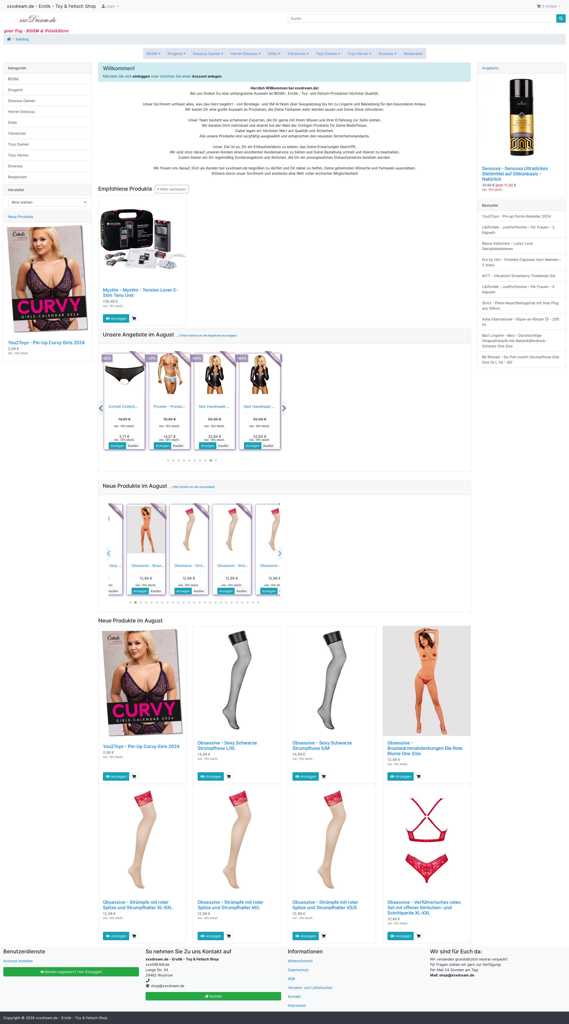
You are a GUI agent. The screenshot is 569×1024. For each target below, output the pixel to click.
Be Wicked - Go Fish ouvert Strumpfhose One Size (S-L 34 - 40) (520, 359)
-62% (106, 358)
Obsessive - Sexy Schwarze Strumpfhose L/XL (227, 745)
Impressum (297, 1005)
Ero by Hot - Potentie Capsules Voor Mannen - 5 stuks (521, 262)
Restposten (413, 53)
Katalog (22, 39)
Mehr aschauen (172, 189)
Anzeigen (118, 318)
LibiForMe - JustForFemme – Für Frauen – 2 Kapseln (518, 230)
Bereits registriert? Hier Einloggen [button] (73, 972)
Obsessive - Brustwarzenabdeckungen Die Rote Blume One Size (425, 748)
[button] (548, 6)
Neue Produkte (20, 216)
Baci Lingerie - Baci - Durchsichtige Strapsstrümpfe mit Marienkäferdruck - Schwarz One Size (515, 340)
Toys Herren (358, 53)
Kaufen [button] (133, 446)
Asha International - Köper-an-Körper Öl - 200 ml (520, 322)
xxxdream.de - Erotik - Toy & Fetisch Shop (51, 6)
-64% (196, 358)
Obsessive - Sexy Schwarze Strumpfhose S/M (322, 745)
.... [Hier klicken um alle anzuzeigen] (191, 486)
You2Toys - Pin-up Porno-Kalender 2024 (516, 216)
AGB (291, 978)
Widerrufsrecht (300, 961)
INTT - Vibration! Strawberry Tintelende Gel (518, 276)
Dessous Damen (207, 53)
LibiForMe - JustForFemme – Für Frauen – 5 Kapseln (518, 289)
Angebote (490, 68)
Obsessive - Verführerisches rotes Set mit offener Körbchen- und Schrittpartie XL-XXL (424, 908)
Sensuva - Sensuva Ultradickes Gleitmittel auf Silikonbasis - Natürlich (515, 174)
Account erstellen (18, 961)
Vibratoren (297, 53)
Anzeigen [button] (117, 446)
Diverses (386, 53)
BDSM (152, 53)
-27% (151, 358)
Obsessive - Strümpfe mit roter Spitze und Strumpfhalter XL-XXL (137, 905)
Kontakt (294, 996)
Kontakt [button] (215, 996)
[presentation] (100, 408)
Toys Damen (327, 53)
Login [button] (110, 6)
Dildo (273, 53)
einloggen (141, 76)
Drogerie (175, 53)
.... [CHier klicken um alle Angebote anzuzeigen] (206, 335)
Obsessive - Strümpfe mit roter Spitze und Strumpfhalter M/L (230, 905)
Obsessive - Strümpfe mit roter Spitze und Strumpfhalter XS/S (325, 905)
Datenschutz (298, 970)
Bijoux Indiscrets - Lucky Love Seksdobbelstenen (507, 246)
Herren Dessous (244, 53)
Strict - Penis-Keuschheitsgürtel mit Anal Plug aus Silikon (520, 305)
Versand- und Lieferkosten (310, 987)
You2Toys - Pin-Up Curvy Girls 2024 (141, 746)
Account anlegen (207, 76)
